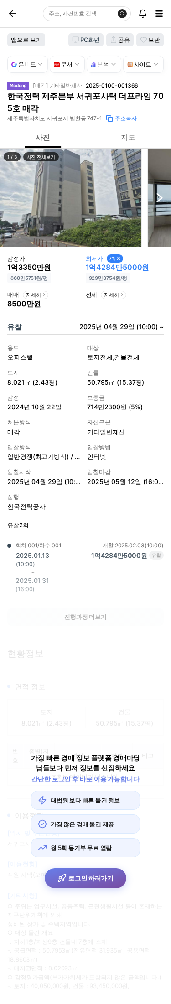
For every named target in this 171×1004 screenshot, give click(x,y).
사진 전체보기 (41, 157)
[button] (70, 198)
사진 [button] (43, 137)
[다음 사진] (159, 197)
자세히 (33, 295)
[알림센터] (143, 13)
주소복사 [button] (126, 118)
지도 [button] (128, 137)
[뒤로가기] (23, 13)
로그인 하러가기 (91, 878)
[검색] (122, 13)
